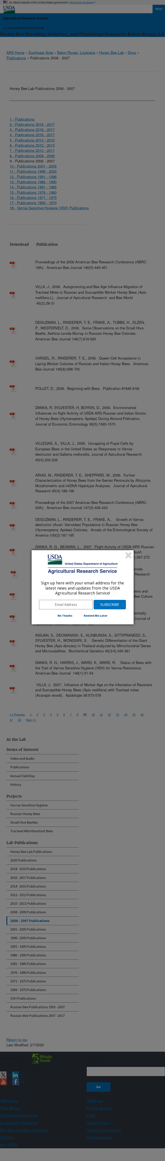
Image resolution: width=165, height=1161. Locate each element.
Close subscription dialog (128, 555)
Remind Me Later (95, 616)
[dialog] (83, 587)
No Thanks (65, 616)
